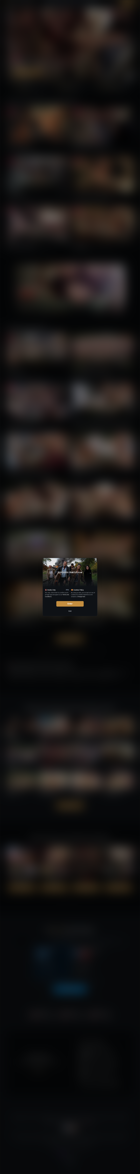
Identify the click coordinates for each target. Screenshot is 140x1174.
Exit (70, 611)
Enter (70, 604)
